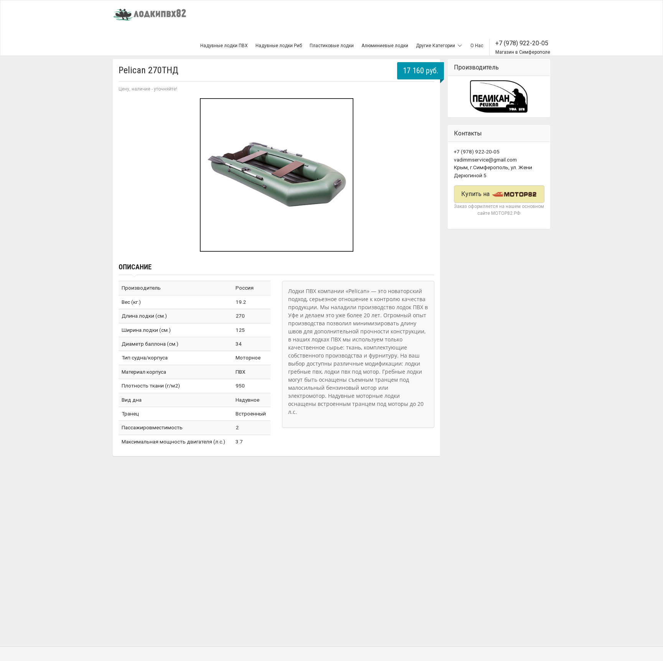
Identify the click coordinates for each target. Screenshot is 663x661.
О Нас (476, 45)
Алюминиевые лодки (384, 45)
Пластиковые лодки (332, 45)
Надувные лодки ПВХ (224, 45)
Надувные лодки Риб (279, 45)
